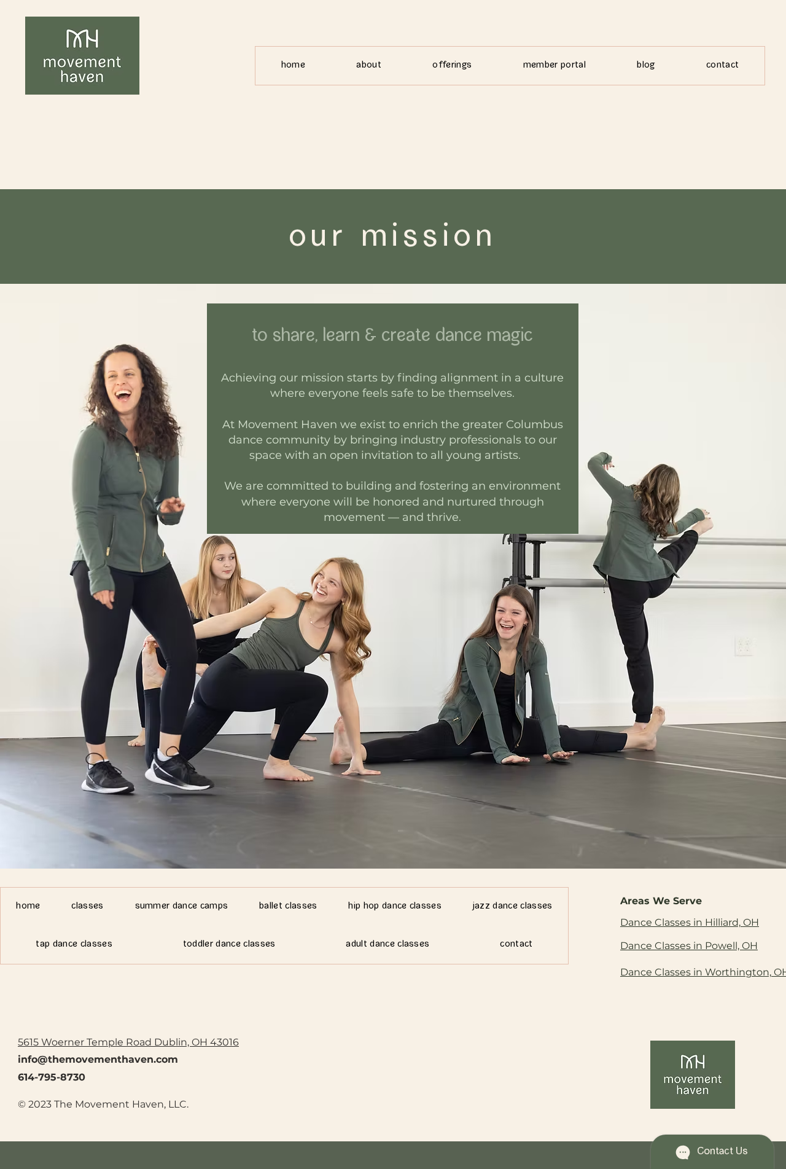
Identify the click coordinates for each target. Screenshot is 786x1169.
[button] (369, 66)
